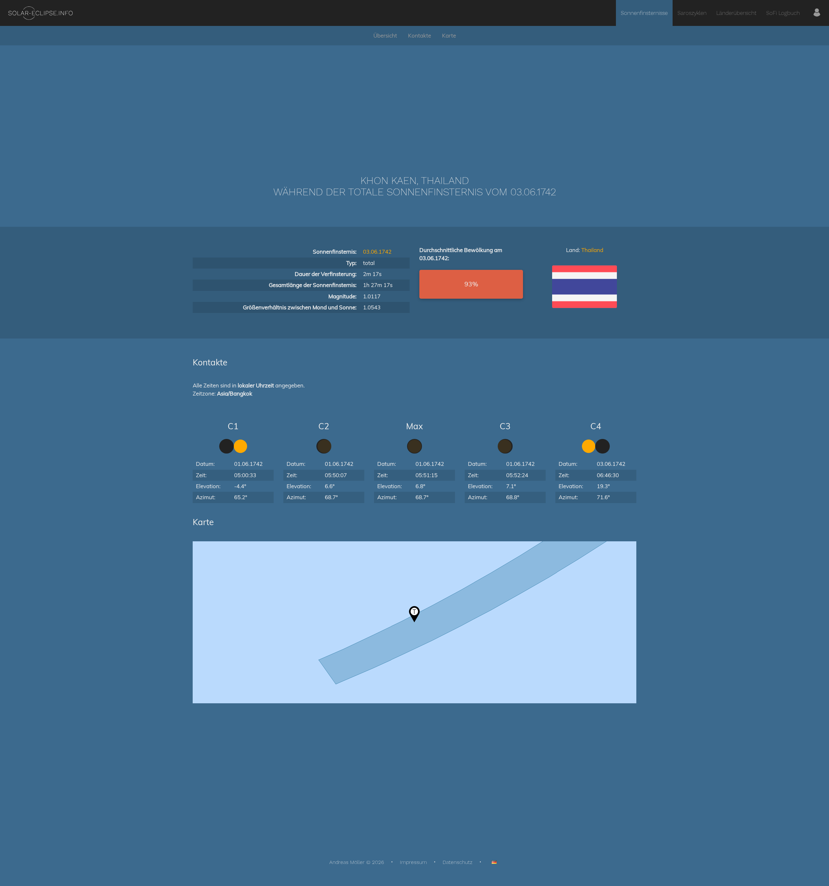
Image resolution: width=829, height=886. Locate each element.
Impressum (413, 862)
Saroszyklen (692, 13)
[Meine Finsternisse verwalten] (817, 13)
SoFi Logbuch (783, 13)
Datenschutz (457, 862)
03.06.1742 (377, 251)
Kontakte (419, 35)
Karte (449, 35)
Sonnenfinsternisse (644, 13)
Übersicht (385, 35)
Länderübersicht (736, 13)
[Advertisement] (414, 100)
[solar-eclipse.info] (40, 13)
